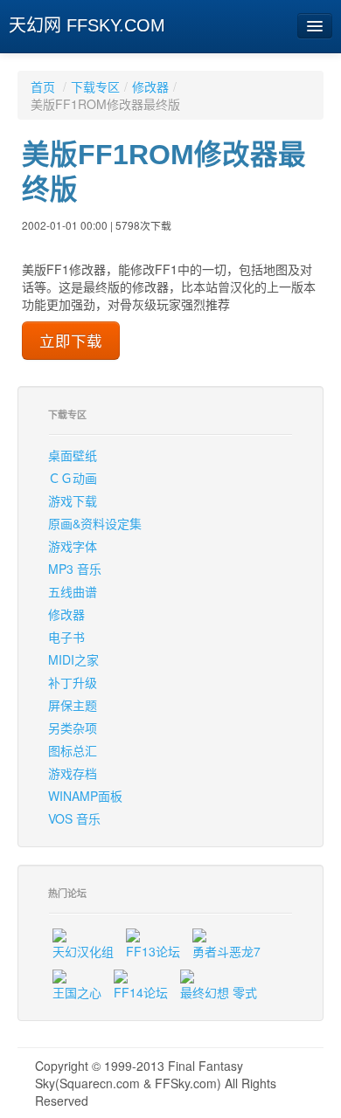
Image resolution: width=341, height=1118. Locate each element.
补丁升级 (72, 682)
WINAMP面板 (85, 795)
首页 (43, 86)
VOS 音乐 (74, 818)
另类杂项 (72, 727)
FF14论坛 (141, 992)
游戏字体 (72, 546)
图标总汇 (72, 750)
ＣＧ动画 (72, 478)
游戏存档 (72, 773)
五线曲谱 (72, 591)
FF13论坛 (153, 951)
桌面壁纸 (72, 455)
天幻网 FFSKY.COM (87, 25)
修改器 (150, 86)
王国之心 (76, 992)
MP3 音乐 (74, 568)
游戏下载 (72, 500)
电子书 (66, 636)
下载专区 (95, 86)
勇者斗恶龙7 (226, 951)
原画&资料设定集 (95, 523)
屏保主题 (72, 705)
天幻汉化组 (83, 951)
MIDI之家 (73, 659)
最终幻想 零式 (218, 992)
